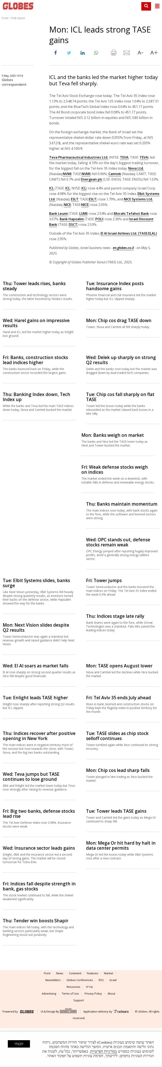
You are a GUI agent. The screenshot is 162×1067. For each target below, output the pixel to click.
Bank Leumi (58, 213)
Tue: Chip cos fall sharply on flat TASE (120, 396)
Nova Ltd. (136, 168)
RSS (101, 980)
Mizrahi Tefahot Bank (131, 213)
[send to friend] (127, 53)
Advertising (49, 993)
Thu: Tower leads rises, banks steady (34, 285)
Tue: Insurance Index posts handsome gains (115, 285)
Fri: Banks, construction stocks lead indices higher (35, 359)
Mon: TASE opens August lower (119, 666)
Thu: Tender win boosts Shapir (35, 921)
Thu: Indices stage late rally (115, 616)
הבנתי (19, 1044)
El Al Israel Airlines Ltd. (119, 233)
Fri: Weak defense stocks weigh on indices (114, 469)
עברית (89, 987)
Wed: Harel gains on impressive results (36, 322)
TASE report (18, 18)
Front (5, 18)
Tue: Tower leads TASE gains (116, 811)
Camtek (114, 173)
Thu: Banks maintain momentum (121, 504)
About (111, 993)
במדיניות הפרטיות (103, 1051)
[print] (113, 53)
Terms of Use (70, 993)
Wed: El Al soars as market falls (35, 666)
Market (108, 973)
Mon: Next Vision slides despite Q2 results (36, 627)
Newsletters (53, 980)
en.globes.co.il (123, 247)
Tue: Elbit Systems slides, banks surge (36, 582)
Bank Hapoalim (72, 219)
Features (92, 973)
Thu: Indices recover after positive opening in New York (39, 735)
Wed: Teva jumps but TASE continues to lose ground (31, 776)
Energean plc (91, 179)
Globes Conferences (79, 980)
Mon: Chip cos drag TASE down (118, 320)
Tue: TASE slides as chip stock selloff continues (117, 735)
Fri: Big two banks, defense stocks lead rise (39, 813)
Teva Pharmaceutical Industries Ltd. (78, 157)
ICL (51, 188)
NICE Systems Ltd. (138, 199)
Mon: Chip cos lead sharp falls (118, 770)
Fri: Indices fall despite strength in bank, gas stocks (39, 886)
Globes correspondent (14, 82)
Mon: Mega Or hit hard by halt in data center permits (121, 845)
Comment (75, 973)
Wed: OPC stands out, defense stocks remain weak (118, 542)
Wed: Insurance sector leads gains (39, 848)
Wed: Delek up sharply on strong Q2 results (121, 359)
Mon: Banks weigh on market (112, 435)
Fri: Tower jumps (104, 580)
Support (78, 1000)
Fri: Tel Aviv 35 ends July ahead (118, 698)
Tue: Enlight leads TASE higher (35, 698)
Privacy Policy (93, 993)
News (59, 973)
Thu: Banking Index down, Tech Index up (36, 396)
